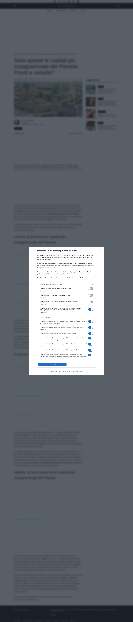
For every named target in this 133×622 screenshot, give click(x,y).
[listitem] (66, 284)
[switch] (90, 288)
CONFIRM (52, 364)
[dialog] (66, 311)
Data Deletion (55, 371)
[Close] (100, 251)
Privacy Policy (77, 371)
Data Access (66, 371)
